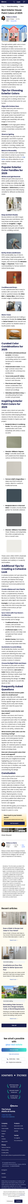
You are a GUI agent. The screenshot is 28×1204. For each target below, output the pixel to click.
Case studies (4, 1128)
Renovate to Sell (18, 1126)
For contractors (18, 1140)
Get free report (14, 823)
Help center (4, 1141)
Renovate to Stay (18, 1128)
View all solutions (14, 1054)
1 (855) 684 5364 (6, 1115)
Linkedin (3, 1173)
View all (14, 1025)
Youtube (3, 1177)
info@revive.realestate (8, 1117)
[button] (24, 2)
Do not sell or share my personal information (13, 1155)
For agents (17, 1138)
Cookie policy (5, 1152)
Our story (3, 1126)
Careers (3, 1139)
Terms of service (5, 1147)
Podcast (3, 1131)
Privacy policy (5, 1150)
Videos (3, 1133)
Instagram (4, 1170)
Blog (2, 1136)
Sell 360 (16, 1131)
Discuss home (14, 1050)
